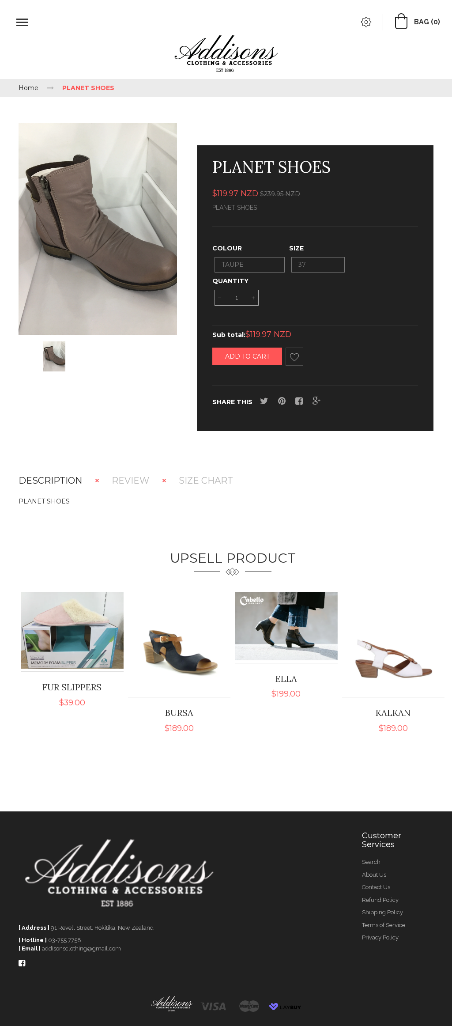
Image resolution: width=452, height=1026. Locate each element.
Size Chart (206, 481)
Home (28, 88)
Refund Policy (380, 900)
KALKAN (393, 712)
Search (371, 862)
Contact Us (376, 887)
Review (130, 481)
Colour (227, 248)
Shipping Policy (382, 912)
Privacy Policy (380, 937)
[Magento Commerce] (226, 55)
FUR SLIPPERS (72, 687)
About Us (374, 874)
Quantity (230, 281)
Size (296, 248)
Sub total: (228, 335)
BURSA (179, 712)
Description (50, 481)
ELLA (286, 678)
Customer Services (381, 840)
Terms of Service (383, 925)
